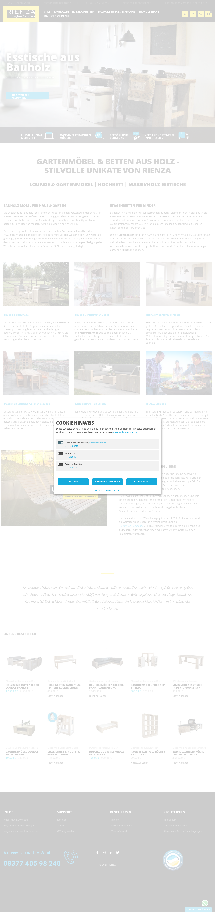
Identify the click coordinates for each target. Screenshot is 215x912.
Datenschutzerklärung (125, 432)
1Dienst (70, 456)
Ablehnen (73, 481)
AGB (119, 490)
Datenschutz (99, 490)
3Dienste (70, 467)
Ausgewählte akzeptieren (107, 481)
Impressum (111, 490)
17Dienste (71, 445)
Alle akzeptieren (142, 481)
